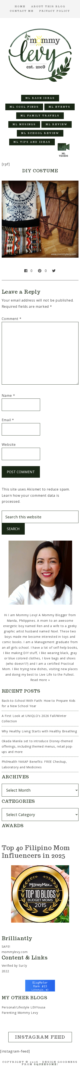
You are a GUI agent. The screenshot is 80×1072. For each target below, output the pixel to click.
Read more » (40, 680)
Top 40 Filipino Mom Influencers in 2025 (36, 851)
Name (8, 395)
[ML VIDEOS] (63, 142)
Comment (12, 318)
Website (9, 444)
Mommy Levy (40, 54)
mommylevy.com (15, 952)
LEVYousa (38, 1007)
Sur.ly (23, 965)
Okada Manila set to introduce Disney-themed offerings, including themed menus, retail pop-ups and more (37, 746)
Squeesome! (46, 1064)
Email (8, 420)
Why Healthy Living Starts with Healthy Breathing (39, 731)
